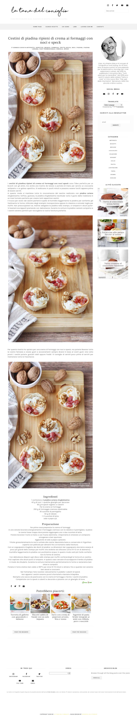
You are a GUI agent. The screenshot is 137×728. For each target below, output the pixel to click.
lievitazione (113, 167)
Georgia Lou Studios (89, 714)
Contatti (100, 26)
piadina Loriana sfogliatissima (57, 500)
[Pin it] (19, 586)
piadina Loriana (86, 193)
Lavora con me (87, 26)
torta (113, 171)
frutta (113, 164)
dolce (113, 161)
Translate (120, 107)
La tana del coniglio (61, 714)
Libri (75, 26)
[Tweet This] (15, 586)
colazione (113, 154)
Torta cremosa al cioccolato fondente (113, 264)
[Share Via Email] (24, 586)
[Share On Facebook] (11, 586)
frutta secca (65, 47)
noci (74, 47)
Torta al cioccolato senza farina (113, 202)
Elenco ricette (52, 26)
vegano (113, 174)
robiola (60, 49)
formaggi (55, 47)
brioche (113, 147)
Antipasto (30, 47)
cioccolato (113, 150)
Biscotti (113, 143)
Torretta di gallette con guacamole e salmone (20, 617)
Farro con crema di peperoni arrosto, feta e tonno (61, 617)
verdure (113, 178)
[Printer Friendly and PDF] (86, 582)
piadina (80, 47)
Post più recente (21, 632)
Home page (37, 26)
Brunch (47, 47)
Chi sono (65, 26)
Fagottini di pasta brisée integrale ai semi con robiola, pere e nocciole (81, 618)
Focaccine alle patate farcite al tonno (113, 233)
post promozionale (47, 49)
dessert (113, 157)
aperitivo (39, 47)
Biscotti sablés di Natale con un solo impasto (40, 617)
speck (66, 49)
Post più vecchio (79, 632)
